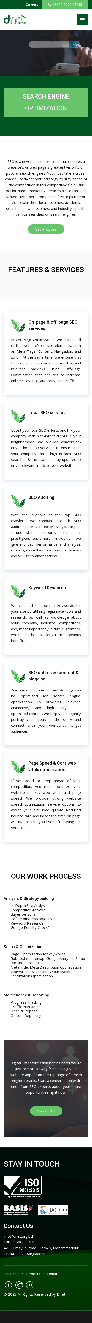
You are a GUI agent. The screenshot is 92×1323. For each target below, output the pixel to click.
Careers (32, 4)
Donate (53, 1273)
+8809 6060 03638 (67, 4)
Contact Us (46, 1111)
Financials (11, 1273)
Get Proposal (46, 229)
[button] (82, 19)
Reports (33, 1273)
